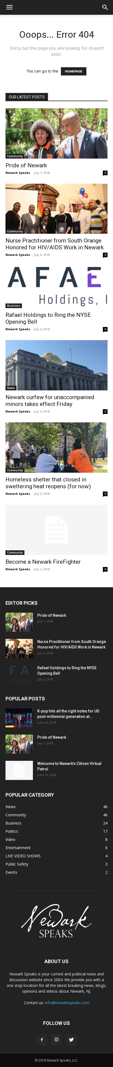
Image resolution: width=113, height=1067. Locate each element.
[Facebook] (41, 1039)
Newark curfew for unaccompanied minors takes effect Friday (49, 400)
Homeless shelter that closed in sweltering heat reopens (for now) (48, 483)
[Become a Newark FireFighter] (56, 530)
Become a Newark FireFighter (43, 562)
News (11, 388)
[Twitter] (71, 1039)
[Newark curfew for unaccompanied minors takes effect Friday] (56, 365)
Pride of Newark (26, 165)
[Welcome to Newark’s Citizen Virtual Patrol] (19, 770)
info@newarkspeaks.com (67, 1002)
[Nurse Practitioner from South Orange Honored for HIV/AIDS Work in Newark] (56, 209)
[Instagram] (56, 1039)
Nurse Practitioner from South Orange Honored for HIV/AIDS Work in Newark (54, 244)
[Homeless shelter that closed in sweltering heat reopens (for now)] (56, 447)
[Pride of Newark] (56, 133)
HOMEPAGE (73, 71)
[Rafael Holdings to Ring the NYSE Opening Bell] (56, 287)
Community (15, 156)
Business (13, 306)
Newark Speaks (17, 173)
